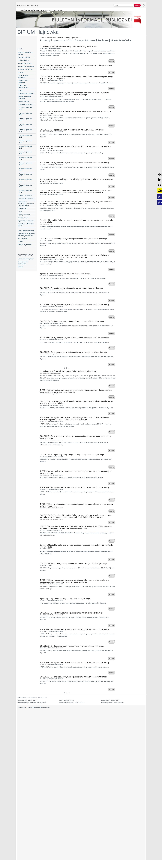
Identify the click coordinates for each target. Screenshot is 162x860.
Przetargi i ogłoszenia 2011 (25, 191)
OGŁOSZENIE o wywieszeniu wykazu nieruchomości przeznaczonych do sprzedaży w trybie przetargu (75, 112)
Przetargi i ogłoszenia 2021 (25, 136)
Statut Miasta (22, 209)
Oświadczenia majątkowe (22, 81)
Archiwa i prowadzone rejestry (25, 53)
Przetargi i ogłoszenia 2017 (25, 158)
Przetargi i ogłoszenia (56, 37)
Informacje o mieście (25, 63)
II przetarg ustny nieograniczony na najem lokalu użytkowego (65, 274)
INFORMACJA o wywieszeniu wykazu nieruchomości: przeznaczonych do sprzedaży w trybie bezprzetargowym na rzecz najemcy (76, 66)
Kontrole (21, 72)
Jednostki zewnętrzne (25, 69)
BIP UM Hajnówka (38, 32)
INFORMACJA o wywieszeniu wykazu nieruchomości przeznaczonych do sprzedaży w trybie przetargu (75, 147)
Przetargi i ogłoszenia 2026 (25, 108)
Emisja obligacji (23, 60)
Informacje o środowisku (26, 66)
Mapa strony (34, 5)
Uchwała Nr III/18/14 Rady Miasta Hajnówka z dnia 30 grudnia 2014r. (68, 46)
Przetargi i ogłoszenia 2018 (25, 152)
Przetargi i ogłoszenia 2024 (25, 114)
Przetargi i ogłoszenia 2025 (25, 119)
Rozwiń (111, 61)
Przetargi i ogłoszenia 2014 (73, 37)
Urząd (20, 212)
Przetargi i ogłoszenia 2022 (25, 125)
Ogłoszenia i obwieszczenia (23, 86)
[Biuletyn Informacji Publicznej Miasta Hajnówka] (81, 18)
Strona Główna (44, 37)
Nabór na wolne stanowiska (23, 76)
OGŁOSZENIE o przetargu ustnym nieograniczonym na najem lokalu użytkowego (73, 239)
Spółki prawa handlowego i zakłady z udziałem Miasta (26, 204)
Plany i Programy (23, 101)
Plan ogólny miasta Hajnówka (24, 97)
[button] (159, 174)
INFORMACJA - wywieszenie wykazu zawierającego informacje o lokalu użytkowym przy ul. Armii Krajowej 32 (76, 180)
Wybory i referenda (24, 215)
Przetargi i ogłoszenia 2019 (25, 147)
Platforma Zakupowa (25, 196)
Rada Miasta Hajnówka (26, 199)
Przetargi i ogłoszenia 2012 (25, 186)
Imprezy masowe (23, 218)
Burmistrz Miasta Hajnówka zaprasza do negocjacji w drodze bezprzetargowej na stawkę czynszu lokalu (76, 221)
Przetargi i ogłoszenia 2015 (25, 169)
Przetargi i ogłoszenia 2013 (25, 180)
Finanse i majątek (24, 57)
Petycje (20, 90)
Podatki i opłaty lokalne (25, 93)
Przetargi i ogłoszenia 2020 (25, 141)
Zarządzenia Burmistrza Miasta (26, 225)
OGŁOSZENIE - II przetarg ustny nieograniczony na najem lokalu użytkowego (72, 130)
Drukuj (143, 5)
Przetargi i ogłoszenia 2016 (25, 163)
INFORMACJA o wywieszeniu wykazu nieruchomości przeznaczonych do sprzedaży (74, 163)
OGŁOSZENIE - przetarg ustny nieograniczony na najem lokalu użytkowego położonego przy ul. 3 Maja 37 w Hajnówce (76, 77)
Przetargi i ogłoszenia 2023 (25, 130)
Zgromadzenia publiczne (26, 221)
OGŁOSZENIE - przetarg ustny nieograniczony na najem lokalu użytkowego (71, 288)
